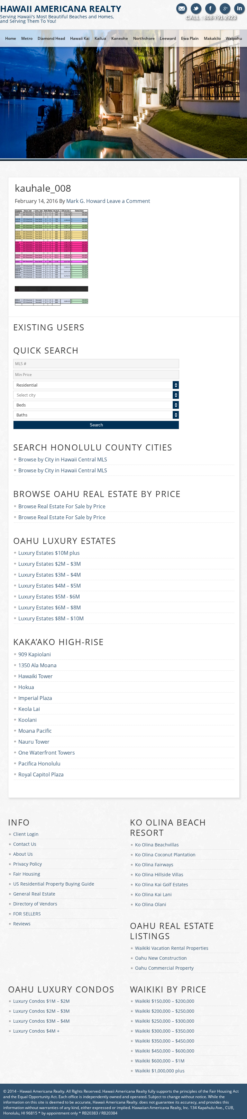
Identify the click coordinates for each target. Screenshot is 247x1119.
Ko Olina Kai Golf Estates (161, 884)
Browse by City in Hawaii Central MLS (62, 459)
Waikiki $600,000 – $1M (160, 1061)
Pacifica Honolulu (39, 763)
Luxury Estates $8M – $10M (51, 618)
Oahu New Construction (161, 958)
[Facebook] (210, 9)
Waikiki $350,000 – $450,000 (164, 1041)
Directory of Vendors (35, 904)
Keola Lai (29, 708)
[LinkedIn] (239, 9)
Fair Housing (26, 874)
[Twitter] (196, 9)
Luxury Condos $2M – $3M (41, 1011)
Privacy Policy (27, 864)
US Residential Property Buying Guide (53, 884)
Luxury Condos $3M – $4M (41, 1021)
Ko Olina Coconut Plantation (165, 855)
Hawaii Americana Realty (60, 13)
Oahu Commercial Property (164, 968)
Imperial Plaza (35, 698)
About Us (23, 854)
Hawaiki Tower (35, 676)
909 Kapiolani (34, 654)
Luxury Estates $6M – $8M (49, 607)
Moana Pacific (35, 730)
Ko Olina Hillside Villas (159, 874)
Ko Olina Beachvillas (157, 845)
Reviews (22, 924)
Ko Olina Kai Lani (153, 894)
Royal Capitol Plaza (41, 774)
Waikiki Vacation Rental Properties (171, 948)
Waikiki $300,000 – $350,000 (164, 1031)
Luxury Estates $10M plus (49, 552)
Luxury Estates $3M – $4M (49, 574)
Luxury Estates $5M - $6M (49, 596)
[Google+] (225, 9)
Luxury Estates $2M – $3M (49, 563)
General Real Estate (34, 894)
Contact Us (24, 844)
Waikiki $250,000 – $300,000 (164, 1021)
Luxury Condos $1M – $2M (41, 1001)
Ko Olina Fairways (154, 864)
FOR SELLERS (27, 914)
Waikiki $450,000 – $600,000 (164, 1051)
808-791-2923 (220, 17)
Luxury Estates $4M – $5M (49, 585)
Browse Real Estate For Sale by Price (61, 506)
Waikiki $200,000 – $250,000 (164, 1011)
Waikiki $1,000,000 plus (160, 1071)
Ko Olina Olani (150, 904)
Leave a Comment (128, 201)
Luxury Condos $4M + (36, 1031)
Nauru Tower (34, 741)
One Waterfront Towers (46, 752)
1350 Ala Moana (37, 665)
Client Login (26, 834)
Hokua (26, 687)
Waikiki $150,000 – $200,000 (164, 1001)
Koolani (27, 719)
